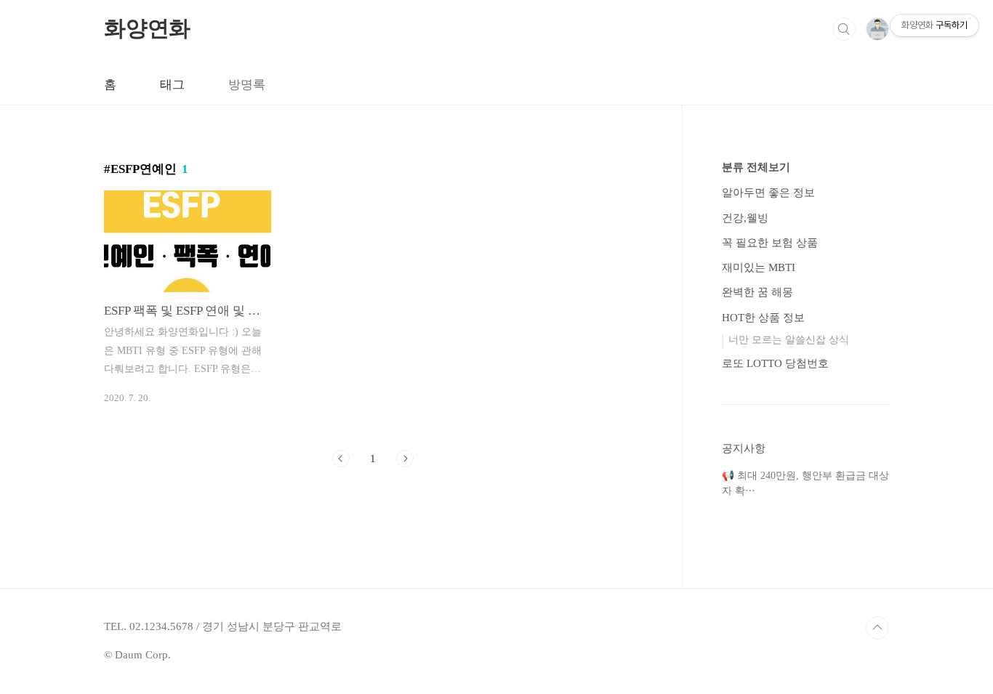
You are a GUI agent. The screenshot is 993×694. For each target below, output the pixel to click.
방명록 (246, 85)
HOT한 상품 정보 (763, 317)
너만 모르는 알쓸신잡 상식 (788, 339)
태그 (172, 85)
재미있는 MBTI (758, 267)
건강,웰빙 (745, 218)
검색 (844, 29)
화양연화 (147, 28)
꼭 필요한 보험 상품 (770, 243)
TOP (877, 627)
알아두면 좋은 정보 (768, 192)
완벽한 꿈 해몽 (757, 292)
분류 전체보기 (756, 167)
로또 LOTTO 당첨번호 (775, 363)
